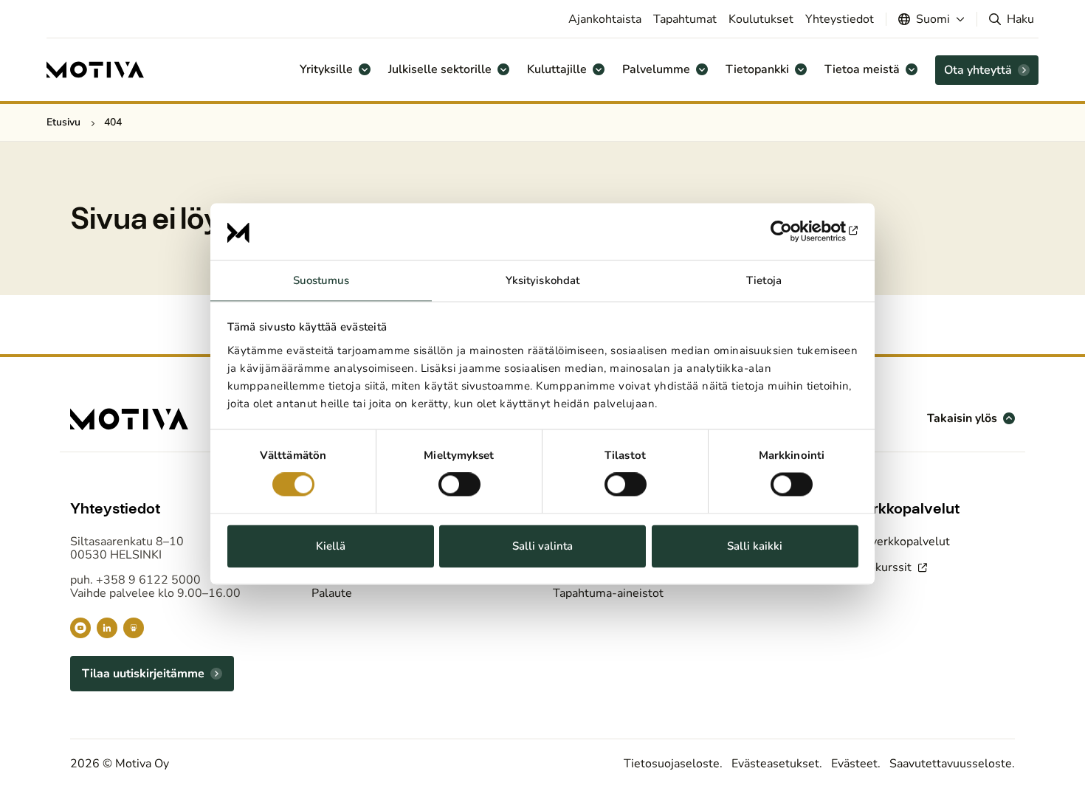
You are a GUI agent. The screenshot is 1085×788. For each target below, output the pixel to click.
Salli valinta (542, 546)
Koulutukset (760, 19)
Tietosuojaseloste (672, 764)
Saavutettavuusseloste (950, 764)
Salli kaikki (754, 546)
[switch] (459, 485)
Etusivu (63, 122)
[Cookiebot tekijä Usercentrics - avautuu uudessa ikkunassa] (793, 232)
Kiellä (330, 546)
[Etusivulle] (95, 70)
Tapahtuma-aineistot (608, 593)
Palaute (331, 593)
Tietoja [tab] (764, 280)
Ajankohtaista (604, 19)
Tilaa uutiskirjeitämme (143, 674)
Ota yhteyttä (978, 70)
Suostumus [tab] (321, 280)
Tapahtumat (685, 19)
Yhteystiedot (839, 19)
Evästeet (854, 764)
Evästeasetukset (775, 764)
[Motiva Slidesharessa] (133, 628)
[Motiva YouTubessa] (80, 628)
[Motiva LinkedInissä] (107, 628)
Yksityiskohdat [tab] (542, 280)
